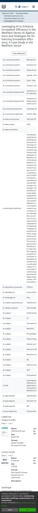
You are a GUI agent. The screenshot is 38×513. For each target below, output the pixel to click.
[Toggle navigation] (33, 7)
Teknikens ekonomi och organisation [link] (14, 16)
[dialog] (19, 502)
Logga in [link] (24, 6)
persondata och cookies (27, 503)
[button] (16, 6)
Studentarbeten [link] (22, 13)
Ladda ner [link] (34, 431)
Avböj (10, 510)
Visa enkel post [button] (19, 53)
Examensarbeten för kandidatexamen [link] (14, 18)
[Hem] (4, 7)
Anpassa (4, 506)
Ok (27, 510)
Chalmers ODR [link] (7, 13)
